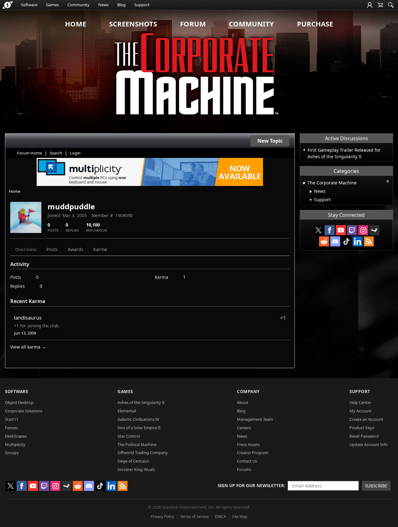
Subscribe (376, 486)
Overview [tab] (25, 249)
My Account (360, 411)
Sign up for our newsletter (251, 485)
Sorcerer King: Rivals (136, 469)
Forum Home (29, 153)
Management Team (255, 419)
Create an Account (366, 419)
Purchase (315, 23)
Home (75, 23)
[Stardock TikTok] (346, 241)
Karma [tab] (100, 249)
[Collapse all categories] (387, 181)
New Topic (270, 140)
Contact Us (247, 461)
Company (248, 391)
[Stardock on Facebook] (329, 230)
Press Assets (248, 444)
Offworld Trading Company (143, 452)
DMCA (220, 516)
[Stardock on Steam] (374, 230)
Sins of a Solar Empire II (139, 427)
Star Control (129, 436)
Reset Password (364, 436)
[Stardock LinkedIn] (357, 241)
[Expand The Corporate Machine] (303, 183)
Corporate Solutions (23, 411)
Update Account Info (368, 444)
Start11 (11, 419)
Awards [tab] (75, 249)
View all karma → (28, 347)
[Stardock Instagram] (363, 230)
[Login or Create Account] (369, 5)
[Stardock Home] (7, 5)
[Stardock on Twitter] (318, 230)
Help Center (360, 402)
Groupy (12, 452)
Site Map (239, 516)
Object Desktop (19, 402)
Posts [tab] (52, 249)
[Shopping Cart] (380, 5)
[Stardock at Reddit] (324, 241)
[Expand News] (311, 191)
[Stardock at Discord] (335, 241)
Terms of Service (194, 516)
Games (52, 4)
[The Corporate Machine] (199, 71)
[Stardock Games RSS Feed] (368, 241)
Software (29, 4)
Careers (244, 427)
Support (142, 4)
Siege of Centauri (133, 461)
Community (78, 4)
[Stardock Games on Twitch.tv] (352, 230)
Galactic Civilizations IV (138, 419)
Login (75, 153)
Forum (193, 23)
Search (56, 153)
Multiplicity (15, 444)
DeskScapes (16, 436)
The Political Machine (137, 444)
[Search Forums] (391, 5)
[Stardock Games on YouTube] (340, 230)
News (103, 4)
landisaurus (28, 317)
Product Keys (361, 427)
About (242, 402)
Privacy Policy (162, 516)
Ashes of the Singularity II (141, 402)
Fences (11, 427)
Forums (244, 469)
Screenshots (133, 23)
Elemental (127, 411)
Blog (121, 4)
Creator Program (252, 452)
